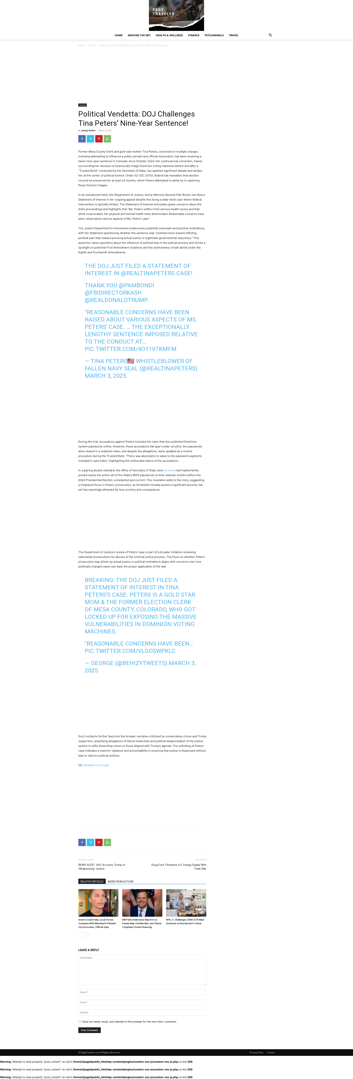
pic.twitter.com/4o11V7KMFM (130, 348)
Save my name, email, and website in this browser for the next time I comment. (129, 1021)
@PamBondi (136, 285)
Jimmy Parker (89, 130)
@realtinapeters (148, 273)
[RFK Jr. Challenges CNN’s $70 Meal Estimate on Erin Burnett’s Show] (186, 903)
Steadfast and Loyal (96, 765)
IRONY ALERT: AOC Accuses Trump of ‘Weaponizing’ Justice (101, 866)
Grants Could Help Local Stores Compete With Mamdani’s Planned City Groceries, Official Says (97, 923)
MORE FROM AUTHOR (120, 881)
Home (119, 35)
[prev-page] (80, 934)
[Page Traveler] (176, 15)
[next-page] (86, 934)
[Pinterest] (99, 138)
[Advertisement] (142, 76)
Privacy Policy (256, 1052)
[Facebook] (82, 138)
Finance (193, 35)
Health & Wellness (169, 35)
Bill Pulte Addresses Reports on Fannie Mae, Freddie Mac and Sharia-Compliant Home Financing (142, 923)
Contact (271, 1052)
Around (92, 45)
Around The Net (139, 35)
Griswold (169, 470)
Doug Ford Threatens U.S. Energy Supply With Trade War (178, 866)
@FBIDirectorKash (113, 292)
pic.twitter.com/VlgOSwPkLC (130, 650)
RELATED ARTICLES (92, 881)
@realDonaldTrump (116, 299)
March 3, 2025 (105, 375)
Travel (233, 35)
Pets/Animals (214, 35)
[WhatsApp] (107, 138)
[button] (270, 35)
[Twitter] (90, 138)
